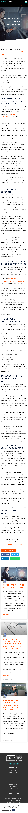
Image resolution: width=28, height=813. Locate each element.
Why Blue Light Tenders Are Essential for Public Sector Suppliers (11, 705)
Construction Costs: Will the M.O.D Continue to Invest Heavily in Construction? (13, 644)
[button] (26, 2)
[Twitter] (14, 764)
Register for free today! (13, 544)
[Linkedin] (10, 764)
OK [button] (13, 810)
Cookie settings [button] (6, 810)
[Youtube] (17, 764)
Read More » (6, 614)
